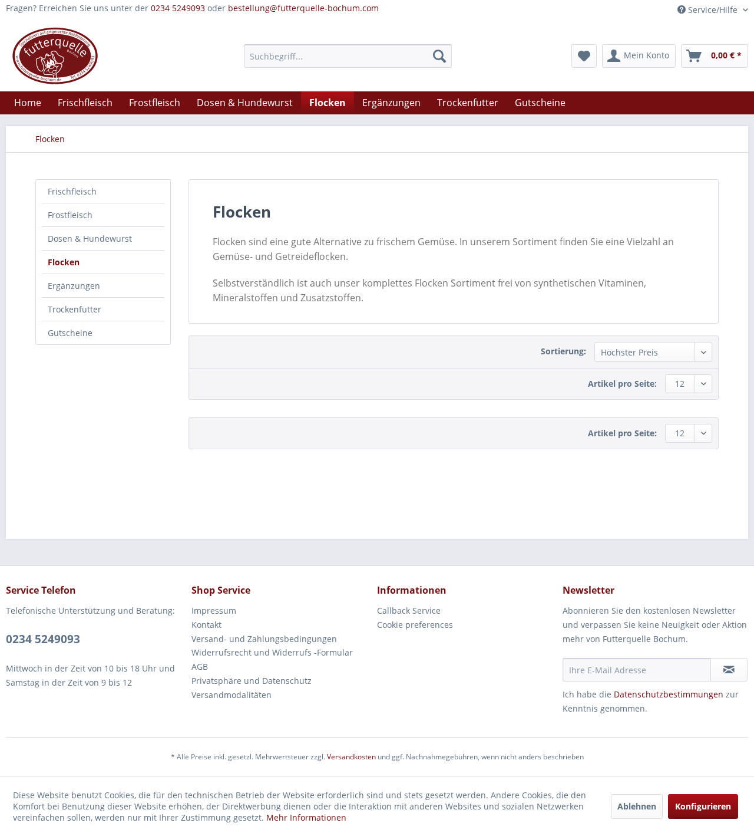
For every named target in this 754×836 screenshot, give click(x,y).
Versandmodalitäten (231, 694)
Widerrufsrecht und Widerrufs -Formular (272, 652)
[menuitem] (348, 56)
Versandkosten (351, 757)
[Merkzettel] (584, 56)
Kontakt (206, 624)
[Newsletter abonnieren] (729, 670)
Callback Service (409, 610)
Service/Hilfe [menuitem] (713, 9)
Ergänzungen (74, 285)
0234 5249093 (178, 8)
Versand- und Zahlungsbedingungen (264, 638)
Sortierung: (563, 351)
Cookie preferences (415, 624)
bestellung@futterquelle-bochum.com (303, 8)
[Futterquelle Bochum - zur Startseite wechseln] (55, 56)
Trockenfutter (74, 309)
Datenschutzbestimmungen (668, 694)
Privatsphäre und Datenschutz (251, 680)
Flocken (64, 262)
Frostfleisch (70, 214)
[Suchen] (439, 56)
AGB (199, 666)
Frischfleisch (72, 191)
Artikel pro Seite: (622, 383)
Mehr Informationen (306, 817)
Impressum (213, 610)
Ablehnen (636, 806)
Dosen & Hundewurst (90, 238)
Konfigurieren (703, 806)
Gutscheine (70, 332)
